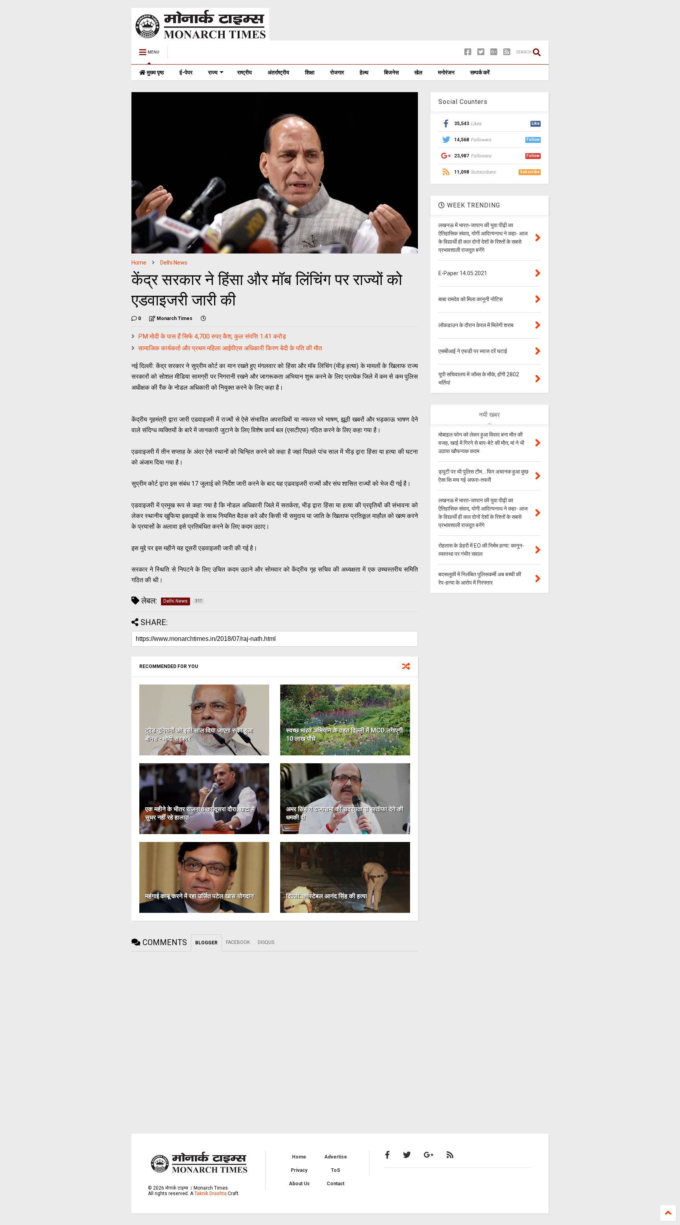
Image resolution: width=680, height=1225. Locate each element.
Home (138, 262)
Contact (335, 1183)
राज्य (213, 72)
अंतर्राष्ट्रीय (278, 72)
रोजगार (337, 72)
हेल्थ (364, 72)
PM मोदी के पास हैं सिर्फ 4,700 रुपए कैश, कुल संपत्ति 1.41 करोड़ (212, 336)
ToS (335, 1170)
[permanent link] (203, 318)
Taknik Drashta (210, 1193)
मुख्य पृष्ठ (155, 72)
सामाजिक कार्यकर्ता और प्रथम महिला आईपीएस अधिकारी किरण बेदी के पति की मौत (230, 348)
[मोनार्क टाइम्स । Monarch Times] (214, 55)
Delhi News (173, 262)
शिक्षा (309, 72)
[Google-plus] (493, 52)
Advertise (335, 1157)
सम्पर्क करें (480, 72)
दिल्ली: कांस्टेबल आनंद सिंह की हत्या (326, 896)
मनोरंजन (446, 72)
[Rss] (506, 52)
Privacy (299, 1170)
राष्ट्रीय (244, 72)
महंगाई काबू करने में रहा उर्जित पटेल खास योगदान (199, 896)
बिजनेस (391, 72)
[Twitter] (480, 52)
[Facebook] (467, 52)
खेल (418, 72)
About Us (299, 1183)
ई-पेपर (185, 72)
